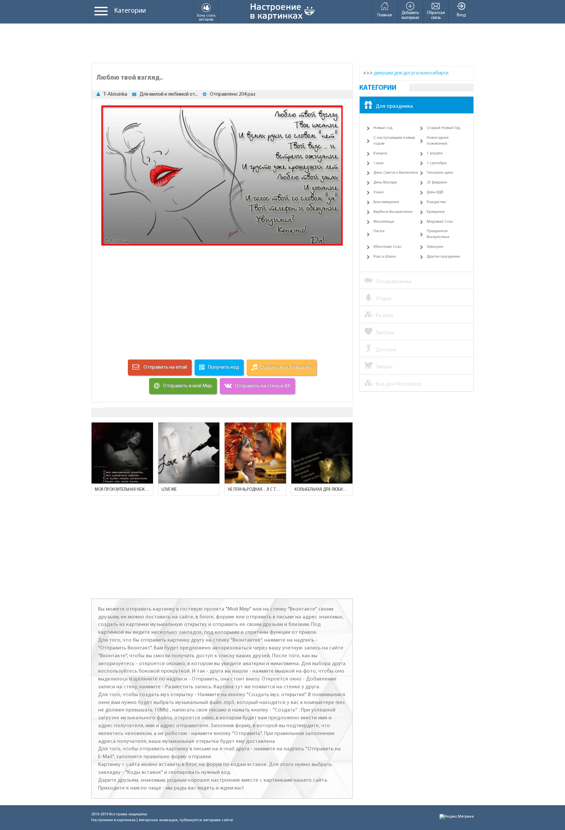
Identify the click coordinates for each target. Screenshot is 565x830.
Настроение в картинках (113, 820)
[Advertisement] (282, 43)
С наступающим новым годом (394, 141)
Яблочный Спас (387, 247)
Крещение (436, 212)
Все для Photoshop (399, 384)
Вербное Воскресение (392, 212)
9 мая (378, 192)
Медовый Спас (440, 222)
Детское (386, 350)
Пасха (379, 231)
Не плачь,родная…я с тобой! (255, 489)
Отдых (383, 298)
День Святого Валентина (395, 173)
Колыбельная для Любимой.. (322, 489)
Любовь (385, 333)
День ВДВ (435, 192)
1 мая (378, 163)
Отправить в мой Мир (187, 386)
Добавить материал (410, 15)
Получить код (223, 367)
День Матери (385, 182)
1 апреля (435, 153)
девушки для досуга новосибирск (411, 73)
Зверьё (384, 367)
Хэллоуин (435, 247)
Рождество (436, 202)
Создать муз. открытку (286, 367)
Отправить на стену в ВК (262, 386)
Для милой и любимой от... (169, 94)
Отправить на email (165, 367)
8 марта (380, 153)
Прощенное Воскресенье (438, 234)
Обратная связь (436, 15)
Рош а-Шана (384, 257)
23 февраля (437, 182)
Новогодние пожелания (438, 141)
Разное (384, 315)
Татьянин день (440, 173)
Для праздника (394, 106)
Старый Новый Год (443, 128)
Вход (461, 15)
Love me (169, 489)
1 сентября (437, 163)
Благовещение (386, 202)
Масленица (383, 222)
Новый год (382, 128)
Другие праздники (443, 257)
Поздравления (393, 281)
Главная (384, 15)
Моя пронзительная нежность (122, 489)
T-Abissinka (115, 94)
